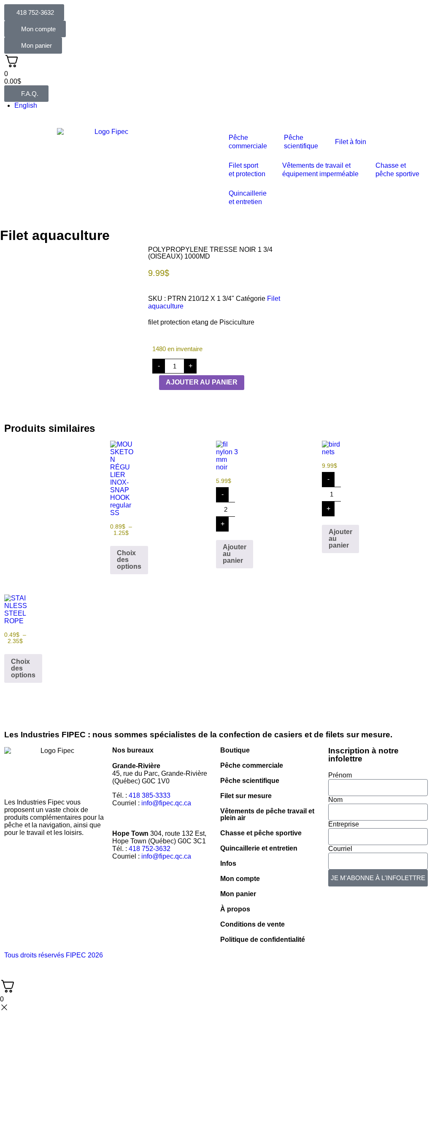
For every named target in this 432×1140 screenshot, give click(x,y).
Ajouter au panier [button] (234, 553)
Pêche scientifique (249, 780)
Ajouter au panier (202, 382)
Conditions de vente (252, 924)
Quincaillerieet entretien (248, 197)
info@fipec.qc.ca (166, 803)
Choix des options (129, 559)
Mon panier (238, 893)
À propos (235, 909)
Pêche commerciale (251, 765)
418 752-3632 (149, 848)
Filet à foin (350, 141)
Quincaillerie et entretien (258, 848)
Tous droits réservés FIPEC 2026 (53, 955)
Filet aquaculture (55, 235)
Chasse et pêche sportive (397, 169)
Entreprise (343, 824)
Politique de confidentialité (262, 939)
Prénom (340, 775)
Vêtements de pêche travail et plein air (267, 814)
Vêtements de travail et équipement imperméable (320, 169)
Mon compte (240, 878)
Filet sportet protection (247, 169)
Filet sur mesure (246, 795)
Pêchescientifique (301, 142)
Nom (335, 799)
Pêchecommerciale (248, 142)
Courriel (340, 848)
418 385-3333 (149, 795)
